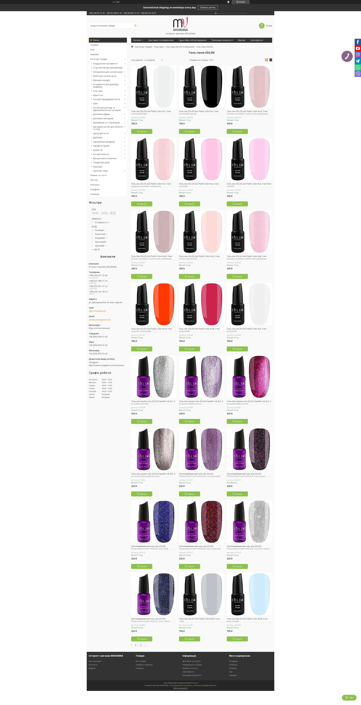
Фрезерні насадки (101, 80)
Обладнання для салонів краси (108, 72)
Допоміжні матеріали (103, 118)
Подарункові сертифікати (105, 63)
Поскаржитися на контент (181, 685)
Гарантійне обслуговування (192, 40)
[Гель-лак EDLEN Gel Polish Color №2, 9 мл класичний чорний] (201, 87)
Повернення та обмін (192, 664)
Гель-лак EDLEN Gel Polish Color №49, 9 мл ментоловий (247, 620)
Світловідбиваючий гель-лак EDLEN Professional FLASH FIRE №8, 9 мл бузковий (199, 475)
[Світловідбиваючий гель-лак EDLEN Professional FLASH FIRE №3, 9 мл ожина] (249, 449)
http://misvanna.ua (97, 311)
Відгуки (241, 40)
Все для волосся (101, 154)
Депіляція (97, 137)
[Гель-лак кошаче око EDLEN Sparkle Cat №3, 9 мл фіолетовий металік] (201, 377)
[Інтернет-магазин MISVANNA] (180, 24)
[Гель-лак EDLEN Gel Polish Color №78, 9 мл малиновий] (201, 304)
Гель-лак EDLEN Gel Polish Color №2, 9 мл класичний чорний (199, 112)
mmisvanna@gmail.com (100, 320)
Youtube (232, 668)
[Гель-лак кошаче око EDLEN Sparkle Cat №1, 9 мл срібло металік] (154, 377)
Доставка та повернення (161, 40)
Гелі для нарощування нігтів (106, 99)
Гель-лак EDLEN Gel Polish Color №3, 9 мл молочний (246, 330)
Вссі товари (141, 661)
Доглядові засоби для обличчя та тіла (108, 128)
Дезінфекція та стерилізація (106, 122)
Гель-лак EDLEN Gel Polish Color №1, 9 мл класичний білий (151, 112)
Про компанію (95, 661)
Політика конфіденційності (205, 685)
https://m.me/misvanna (99, 328)
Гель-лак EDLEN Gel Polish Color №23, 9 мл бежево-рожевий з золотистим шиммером (247, 112)
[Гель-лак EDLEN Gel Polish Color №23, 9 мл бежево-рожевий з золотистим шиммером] (249, 87)
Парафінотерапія (101, 145)
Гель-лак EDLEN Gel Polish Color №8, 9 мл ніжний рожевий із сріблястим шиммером (247, 257)
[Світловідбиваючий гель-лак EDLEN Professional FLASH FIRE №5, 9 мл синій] (154, 522)
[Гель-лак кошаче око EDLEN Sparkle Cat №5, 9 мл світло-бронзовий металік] (154, 449)
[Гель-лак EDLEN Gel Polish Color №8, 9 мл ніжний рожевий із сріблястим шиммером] (249, 232)
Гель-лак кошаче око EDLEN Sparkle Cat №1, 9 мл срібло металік (153, 402)
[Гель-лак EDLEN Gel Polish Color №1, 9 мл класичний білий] (154, 87)
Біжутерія (97, 166)
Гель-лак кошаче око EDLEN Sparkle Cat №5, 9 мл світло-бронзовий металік (153, 475)
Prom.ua (194, 683)
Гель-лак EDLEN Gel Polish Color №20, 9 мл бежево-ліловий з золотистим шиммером (151, 257)
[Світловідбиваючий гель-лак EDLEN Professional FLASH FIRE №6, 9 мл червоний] (201, 522)
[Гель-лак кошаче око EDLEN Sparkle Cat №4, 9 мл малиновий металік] (249, 377)
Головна (94, 45)
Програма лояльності (222, 40)
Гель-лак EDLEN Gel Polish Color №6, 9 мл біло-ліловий (249, 185)
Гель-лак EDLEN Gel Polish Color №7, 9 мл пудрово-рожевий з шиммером (151, 185)
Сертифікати (256, 40)
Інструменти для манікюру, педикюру (106, 85)
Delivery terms (207, 7)
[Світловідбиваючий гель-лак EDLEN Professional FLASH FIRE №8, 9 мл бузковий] (201, 449)
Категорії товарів (98, 59)
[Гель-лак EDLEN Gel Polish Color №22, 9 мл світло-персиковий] (201, 232)
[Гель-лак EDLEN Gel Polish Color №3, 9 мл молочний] (249, 304)
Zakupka (233, 675)
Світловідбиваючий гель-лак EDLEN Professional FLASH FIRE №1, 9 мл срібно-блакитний (150, 621)
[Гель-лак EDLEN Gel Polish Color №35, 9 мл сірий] (201, 594)
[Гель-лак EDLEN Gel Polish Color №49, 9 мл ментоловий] (249, 594)
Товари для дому (101, 162)
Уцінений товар (100, 170)
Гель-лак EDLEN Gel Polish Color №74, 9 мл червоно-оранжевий (151, 330)
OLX (231, 671)
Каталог (137, 40)
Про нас (94, 180)
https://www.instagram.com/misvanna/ (106, 365)
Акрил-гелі (98, 95)
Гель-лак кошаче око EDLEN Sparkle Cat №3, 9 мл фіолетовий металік (201, 402)
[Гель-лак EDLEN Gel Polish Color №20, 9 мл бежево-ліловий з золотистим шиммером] (154, 232)
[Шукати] (135, 25)
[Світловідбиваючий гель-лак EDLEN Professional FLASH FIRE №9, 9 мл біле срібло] (249, 522)
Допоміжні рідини (101, 114)
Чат (351, 698)
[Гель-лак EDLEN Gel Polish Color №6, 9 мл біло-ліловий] (249, 159)
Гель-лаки (98, 91)
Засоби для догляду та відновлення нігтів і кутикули (107, 108)
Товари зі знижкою (144, 664)
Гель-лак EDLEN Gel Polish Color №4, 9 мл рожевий (199, 185)
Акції (92, 49)
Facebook (94, 194)
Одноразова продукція (104, 141)
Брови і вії (98, 150)
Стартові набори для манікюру (108, 67)
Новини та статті (98, 175)
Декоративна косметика (104, 158)
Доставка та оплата (191, 661)
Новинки (94, 54)
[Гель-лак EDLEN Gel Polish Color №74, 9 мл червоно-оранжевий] (154, 304)
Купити (143, 131)
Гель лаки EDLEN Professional (180, 47)
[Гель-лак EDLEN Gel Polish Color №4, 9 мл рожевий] (201, 159)
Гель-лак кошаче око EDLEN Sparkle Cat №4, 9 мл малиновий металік (249, 402)
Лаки (95, 103)
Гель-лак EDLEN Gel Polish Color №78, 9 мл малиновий (199, 330)
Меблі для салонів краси (104, 76)
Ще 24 (97, 249)
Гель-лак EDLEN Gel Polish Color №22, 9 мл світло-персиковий (199, 257)
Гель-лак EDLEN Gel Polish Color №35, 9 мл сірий (199, 620)
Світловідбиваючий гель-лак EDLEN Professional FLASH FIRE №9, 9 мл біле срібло (248, 547)
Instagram (95, 189)
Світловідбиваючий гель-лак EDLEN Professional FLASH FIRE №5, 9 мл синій (149, 547)
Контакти (94, 184)
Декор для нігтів (101, 133)
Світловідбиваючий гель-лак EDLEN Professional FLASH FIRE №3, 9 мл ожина (246, 475)
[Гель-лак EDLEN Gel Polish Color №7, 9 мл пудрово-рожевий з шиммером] (154, 159)
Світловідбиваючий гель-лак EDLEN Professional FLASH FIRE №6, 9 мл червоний (199, 547)
